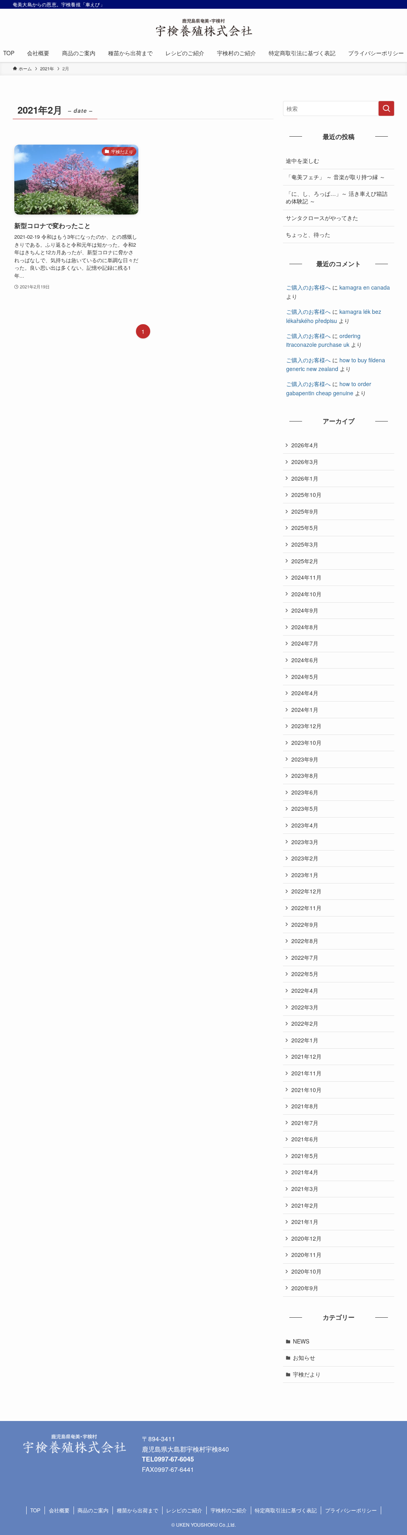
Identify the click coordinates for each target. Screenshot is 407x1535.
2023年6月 (304, 792)
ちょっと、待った (308, 234)
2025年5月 (304, 528)
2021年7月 (304, 1123)
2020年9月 (304, 1288)
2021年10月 (306, 1090)
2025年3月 (304, 544)
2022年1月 (304, 1040)
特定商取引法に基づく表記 (286, 1510)
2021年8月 (304, 1106)
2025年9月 (304, 511)
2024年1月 (304, 709)
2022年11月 (306, 908)
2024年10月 (306, 594)
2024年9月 (304, 610)
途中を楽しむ (302, 160)
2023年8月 (304, 775)
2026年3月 (304, 462)
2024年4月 (304, 693)
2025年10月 (306, 495)
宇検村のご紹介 (229, 1510)
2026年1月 (304, 478)
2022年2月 (304, 1023)
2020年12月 (306, 1238)
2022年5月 (304, 974)
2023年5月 (304, 808)
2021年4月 (304, 1172)
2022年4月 (304, 990)
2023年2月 (304, 858)
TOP (35, 1510)
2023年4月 (304, 825)
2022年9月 (304, 924)
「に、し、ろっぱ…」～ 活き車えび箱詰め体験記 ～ (337, 197)
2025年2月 (304, 561)
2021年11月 (306, 1073)
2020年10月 (306, 1271)
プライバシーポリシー (351, 1510)
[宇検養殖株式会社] (203, 27)
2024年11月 (306, 577)
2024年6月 (304, 660)
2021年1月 (304, 1222)
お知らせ (304, 1357)
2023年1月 (304, 875)
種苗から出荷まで (137, 1510)
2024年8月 (304, 627)
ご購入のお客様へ (308, 287)
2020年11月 (306, 1255)
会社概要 (59, 1510)
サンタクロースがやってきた (322, 218)
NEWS (301, 1341)
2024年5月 (304, 677)
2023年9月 (304, 759)
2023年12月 (306, 726)
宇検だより (307, 1374)
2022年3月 (304, 1007)
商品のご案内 (93, 1510)
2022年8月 (304, 941)
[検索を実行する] (386, 108)
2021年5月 (304, 1156)
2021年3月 (304, 1189)
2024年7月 (304, 643)
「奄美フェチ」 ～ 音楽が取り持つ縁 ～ (335, 177)
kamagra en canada (364, 287)
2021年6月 (304, 1139)
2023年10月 (306, 742)
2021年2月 (304, 1205)
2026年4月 (304, 445)
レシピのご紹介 (184, 1510)
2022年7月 (304, 957)
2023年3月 (304, 842)
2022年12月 (306, 891)
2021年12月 (306, 1056)
